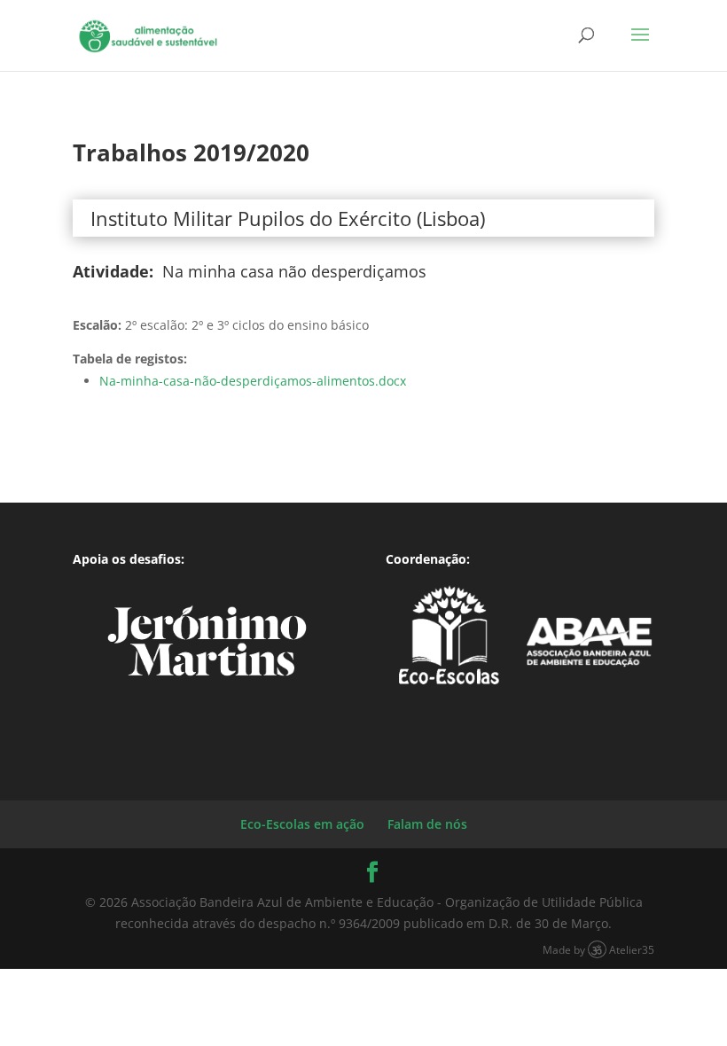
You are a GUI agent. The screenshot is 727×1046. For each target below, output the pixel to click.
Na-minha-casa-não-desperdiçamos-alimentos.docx (252, 380)
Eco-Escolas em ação (302, 824)
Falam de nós (427, 824)
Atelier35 (631, 949)
